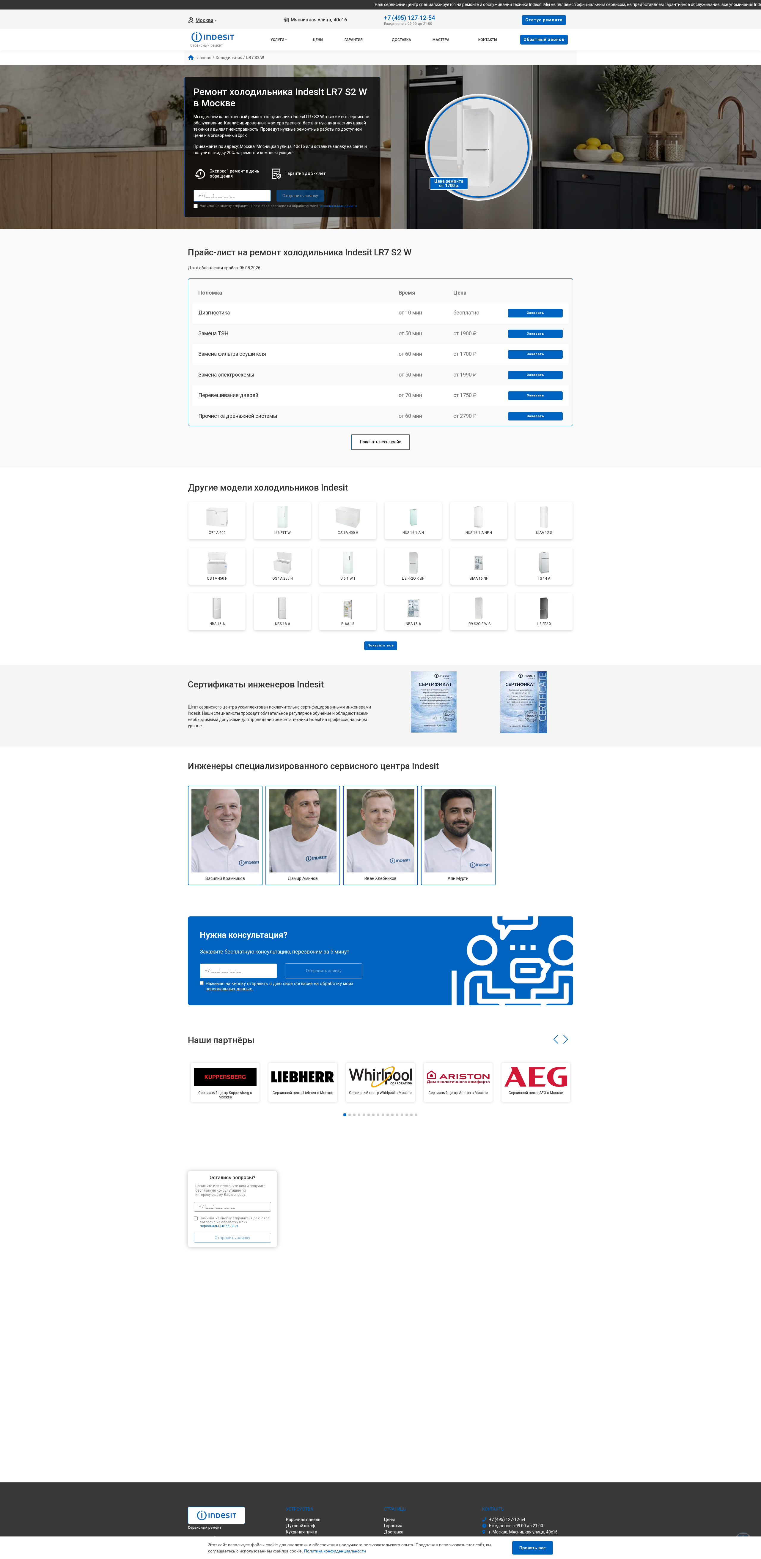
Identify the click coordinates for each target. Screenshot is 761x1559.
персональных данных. (338, 206)
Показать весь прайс (380, 441)
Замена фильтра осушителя (232, 354)
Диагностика (214, 312)
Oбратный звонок (544, 39)
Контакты (487, 40)
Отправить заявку (300, 195)
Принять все (532, 1547)
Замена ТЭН (213, 333)
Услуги (277, 40)
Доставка (401, 40)
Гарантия (354, 40)
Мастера (441, 40)
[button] (556, 1039)
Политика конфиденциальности (335, 1551)
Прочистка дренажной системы (237, 416)
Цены (318, 40)
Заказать (535, 313)
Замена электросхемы (226, 374)
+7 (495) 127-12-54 (409, 17)
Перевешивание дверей (228, 395)
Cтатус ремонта (544, 20)
